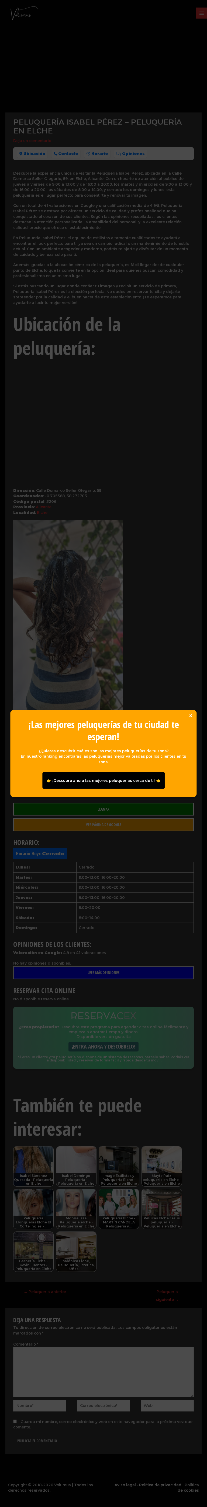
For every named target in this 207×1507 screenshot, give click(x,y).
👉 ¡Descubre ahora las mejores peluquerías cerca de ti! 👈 (103, 780)
